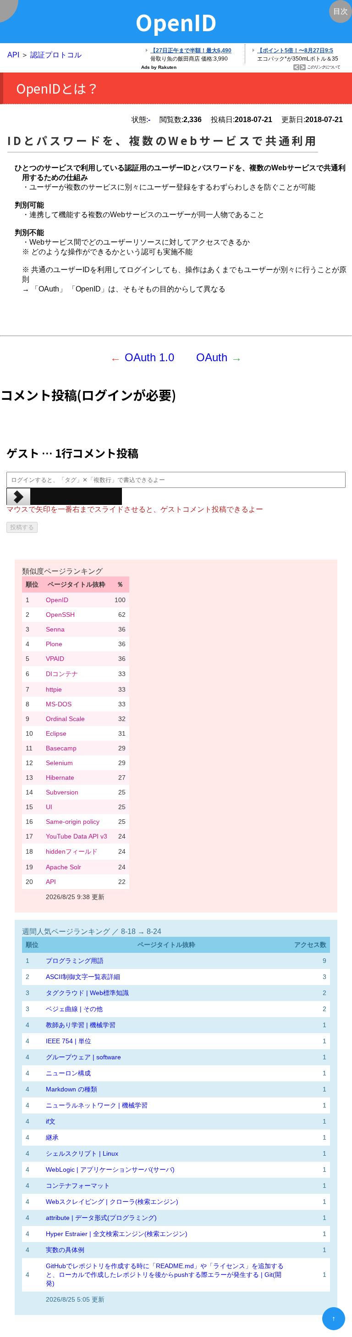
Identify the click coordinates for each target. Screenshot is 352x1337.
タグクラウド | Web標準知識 (87, 992)
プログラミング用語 (75, 960)
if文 (50, 1121)
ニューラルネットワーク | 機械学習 (97, 1105)
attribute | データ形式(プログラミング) (101, 1217)
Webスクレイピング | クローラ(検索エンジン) (112, 1201)
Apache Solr (63, 867)
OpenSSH (60, 614)
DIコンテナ (62, 673)
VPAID (55, 658)
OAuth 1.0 (149, 357)
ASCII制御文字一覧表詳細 (83, 976)
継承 (52, 1137)
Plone (54, 644)
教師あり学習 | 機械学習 (81, 1025)
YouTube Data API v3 (76, 836)
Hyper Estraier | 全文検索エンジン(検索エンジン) (116, 1233)
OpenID (57, 600)
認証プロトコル (56, 55)
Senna (55, 629)
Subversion (62, 792)
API (13, 55)
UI (49, 807)
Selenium (59, 762)
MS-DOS (59, 704)
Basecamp (61, 748)
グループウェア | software (83, 1057)
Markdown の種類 (71, 1089)
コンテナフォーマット (78, 1185)
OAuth (211, 357)
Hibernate (60, 777)
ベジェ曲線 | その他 (74, 1009)
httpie (54, 689)
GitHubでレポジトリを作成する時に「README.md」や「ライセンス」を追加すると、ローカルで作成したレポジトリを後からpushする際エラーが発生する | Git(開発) (165, 1274)
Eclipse (56, 733)
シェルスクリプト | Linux (82, 1153)
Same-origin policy (72, 821)
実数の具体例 (65, 1249)
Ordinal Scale (65, 718)
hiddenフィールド (72, 851)
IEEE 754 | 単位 (68, 1041)
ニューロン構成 (68, 1073)
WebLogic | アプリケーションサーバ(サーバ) (110, 1169)
